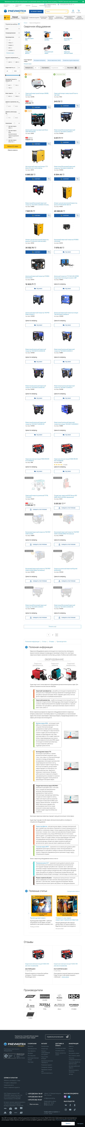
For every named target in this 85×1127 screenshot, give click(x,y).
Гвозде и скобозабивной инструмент (45, 1052)
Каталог (44, 1043)
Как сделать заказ (74, 1053)
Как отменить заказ (74, 1055)
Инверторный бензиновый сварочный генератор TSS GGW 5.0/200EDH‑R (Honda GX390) (37, 204)
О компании (34, 5)
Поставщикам (31, 1055)
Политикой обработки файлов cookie (66, 1120)
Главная (25, 22)
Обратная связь (34, 1104)
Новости (71, 1046)
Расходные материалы (39, 60)
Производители (32, 1048)
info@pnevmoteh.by (51, 4)
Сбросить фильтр (13, 150)
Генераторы (44, 1048)
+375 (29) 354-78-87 (66, 4)
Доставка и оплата (7, 5)
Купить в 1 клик (49, 107)
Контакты (41, 5)
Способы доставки (60, 1048)
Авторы (71, 1074)
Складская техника (46, 1067)
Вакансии (71, 1051)
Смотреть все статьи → (73, 891)
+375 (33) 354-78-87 (35, 1097)
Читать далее (65, 977)
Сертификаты (32, 1051)
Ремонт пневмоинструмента (12, 1087)
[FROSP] (15, 17)
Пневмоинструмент (46, 1065)
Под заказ (68, 252)
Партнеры (30, 1062)
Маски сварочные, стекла (54, 60)
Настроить (80, 1123)
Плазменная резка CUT (42, 863)
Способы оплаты (60, 1050)
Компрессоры (45, 1046)
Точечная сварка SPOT (42, 847)
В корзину (37, 107)
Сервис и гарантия (11, 1078)
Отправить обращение (10, 1083)
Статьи (71, 1048)
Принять (68, 1123)
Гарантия (28, 5)
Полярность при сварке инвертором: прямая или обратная (67, 919)
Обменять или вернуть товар (12, 1080)
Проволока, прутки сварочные (71, 60)
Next (79, 913)
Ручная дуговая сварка (37, 918)
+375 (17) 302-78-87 (35, 1100)
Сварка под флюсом (41, 826)
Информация (73, 1043)
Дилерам (30, 1053)
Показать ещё (9, 53)
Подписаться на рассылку (55, 1037)
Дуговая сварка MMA (42, 723)
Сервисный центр (9, 1085)
